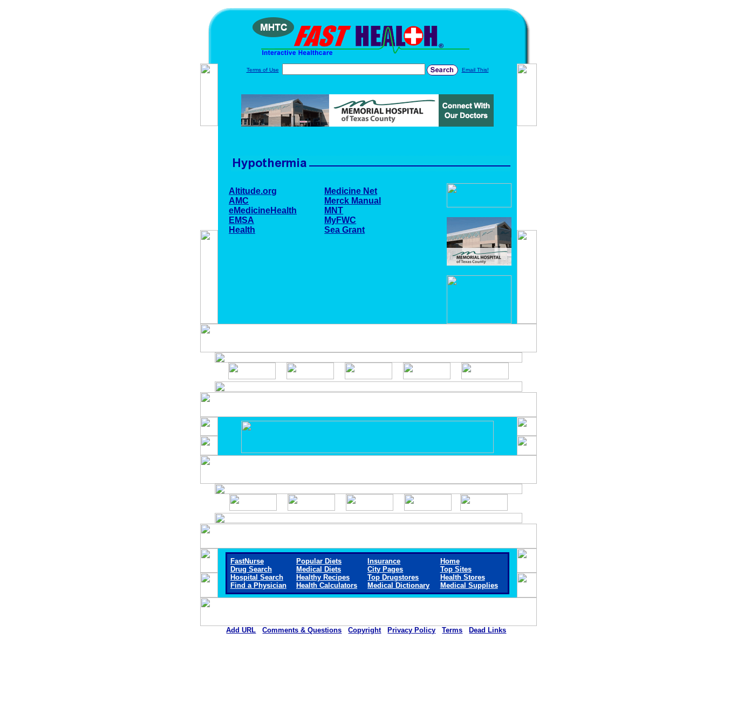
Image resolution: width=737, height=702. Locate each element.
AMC (239, 200)
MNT (333, 210)
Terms (452, 630)
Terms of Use (263, 70)
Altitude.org (253, 191)
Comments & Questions (302, 630)
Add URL (241, 630)
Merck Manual (352, 200)
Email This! (475, 70)
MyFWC (340, 220)
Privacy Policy (411, 630)
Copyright (364, 630)
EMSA (241, 220)
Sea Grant (344, 229)
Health (242, 229)
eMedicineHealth (263, 210)
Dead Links (487, 630)
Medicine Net (350, 191)
